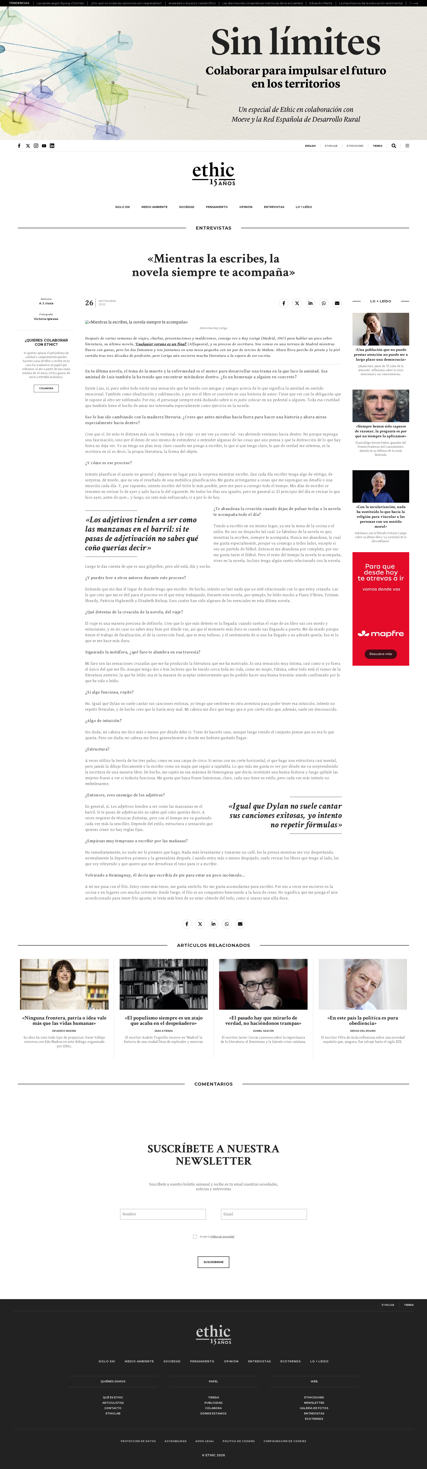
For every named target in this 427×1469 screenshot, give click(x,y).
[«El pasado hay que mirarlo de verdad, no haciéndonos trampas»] (263, 984)
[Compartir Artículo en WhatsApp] (323, 303)
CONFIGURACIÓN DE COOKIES (285, 1441)
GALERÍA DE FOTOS (314, 1408)
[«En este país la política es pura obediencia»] (363, 984)
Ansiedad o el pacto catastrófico (192, 3)
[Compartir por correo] (337, 303)
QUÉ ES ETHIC (113, 1397)
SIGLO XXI (122, 207)
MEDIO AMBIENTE (154, 207)
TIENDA (377, 145)
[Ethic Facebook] (20, 145)
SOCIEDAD (186, 207)
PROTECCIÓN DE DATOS (138, 1441)
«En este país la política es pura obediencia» (362, 1020)
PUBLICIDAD (213, 1402)
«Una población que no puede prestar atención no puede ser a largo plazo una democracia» (381, 354)
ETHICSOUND (355, 145)
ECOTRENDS (290, 1361)
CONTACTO (112, 1408)
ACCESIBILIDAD (176, 1441)
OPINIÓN (245, 207)
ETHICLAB (331, 145)
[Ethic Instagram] (36, 145)
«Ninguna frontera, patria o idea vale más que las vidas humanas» (64, 1020)
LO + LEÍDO (304, 207)
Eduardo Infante (320, 3)
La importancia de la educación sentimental (371, 3)
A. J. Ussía (46, 303)
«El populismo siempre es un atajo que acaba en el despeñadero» (164, 1020)
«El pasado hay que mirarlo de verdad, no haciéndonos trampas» (263, 1020)
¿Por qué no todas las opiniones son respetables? (126, 3)
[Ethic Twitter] (28, 145)
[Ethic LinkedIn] (52, 145)
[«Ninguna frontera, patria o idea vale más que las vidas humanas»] (64, 984)
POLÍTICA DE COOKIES (239, 1441)
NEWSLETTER (314, 1402)
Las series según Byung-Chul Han (60, 3)
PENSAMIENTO (217, 207)
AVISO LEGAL (204, 1441)
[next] (416, 3)
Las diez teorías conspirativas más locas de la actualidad (262, 3)
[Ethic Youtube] (44, 145)
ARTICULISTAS (113, 1402)
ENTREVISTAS (274, 207)
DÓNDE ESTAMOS (213, 1413)
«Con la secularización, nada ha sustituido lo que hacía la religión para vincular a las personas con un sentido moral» (381, 516)
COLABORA (46, 388)
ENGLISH (310, 145)
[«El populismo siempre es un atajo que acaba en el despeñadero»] (164, 984)
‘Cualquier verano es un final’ (161, 344)
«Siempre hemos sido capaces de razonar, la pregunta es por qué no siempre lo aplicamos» (381, 431)
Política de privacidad (222, 1236)
